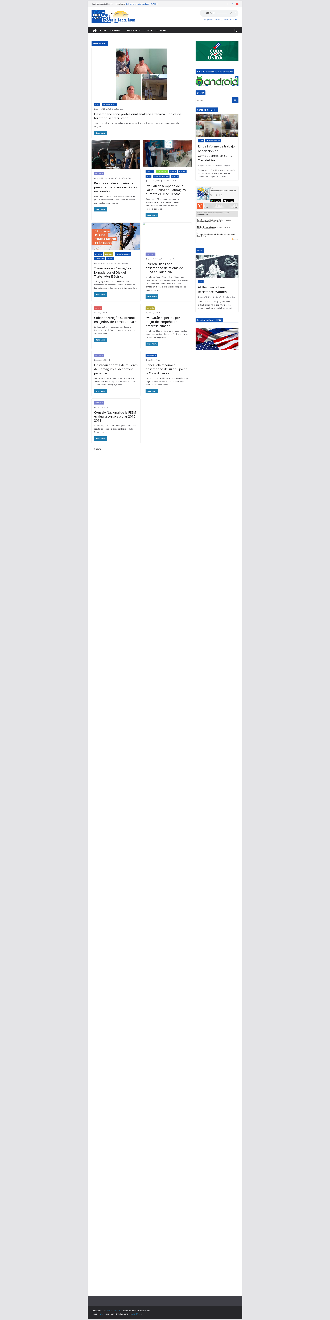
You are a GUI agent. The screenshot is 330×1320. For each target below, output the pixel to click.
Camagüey (150, 172)
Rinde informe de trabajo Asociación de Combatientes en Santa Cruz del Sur (216, 153)
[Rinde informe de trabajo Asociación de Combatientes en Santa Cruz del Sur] (217, 125)
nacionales (115, 30)
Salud (148, 176)
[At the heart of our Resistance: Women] (217, 266)
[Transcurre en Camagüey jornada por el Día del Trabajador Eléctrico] (116, 236)
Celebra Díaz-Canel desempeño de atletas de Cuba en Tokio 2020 (164, 268)
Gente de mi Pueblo (109, 104)
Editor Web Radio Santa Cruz (120, 178)
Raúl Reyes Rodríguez (115, 109)
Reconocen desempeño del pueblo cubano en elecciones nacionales (115, 187)
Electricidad (99, 259)
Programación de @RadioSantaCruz (221, 19)
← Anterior (97, 448)
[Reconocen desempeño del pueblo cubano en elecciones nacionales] (116, 154)
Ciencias (173, 172)
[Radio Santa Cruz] (95, 30)
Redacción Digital (167, 259)
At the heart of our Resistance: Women (212, 289)
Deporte (98, 308)
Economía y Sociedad (123, 254)
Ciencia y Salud (133, 30)
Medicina (182, 172)
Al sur (103, 30)
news (201, 281)
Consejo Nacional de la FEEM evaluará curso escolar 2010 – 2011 (116, 416)
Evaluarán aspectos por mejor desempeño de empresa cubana (163, 321)
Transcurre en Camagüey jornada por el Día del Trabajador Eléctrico (112, 272)
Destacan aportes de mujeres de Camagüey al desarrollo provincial (116, 369)
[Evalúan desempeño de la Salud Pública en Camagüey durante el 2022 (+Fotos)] (167, 153)
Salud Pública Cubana (161, 176)
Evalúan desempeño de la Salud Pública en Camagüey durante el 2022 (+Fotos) (166, 190)
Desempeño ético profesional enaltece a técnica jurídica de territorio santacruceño (137, 116)
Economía (108, 254)
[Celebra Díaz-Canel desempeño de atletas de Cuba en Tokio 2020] (167, 236)
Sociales (175, 176)
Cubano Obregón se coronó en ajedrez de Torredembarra (116, 319)
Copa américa (151, 355)
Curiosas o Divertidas (155, 30)
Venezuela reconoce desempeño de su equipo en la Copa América (167, 369)
